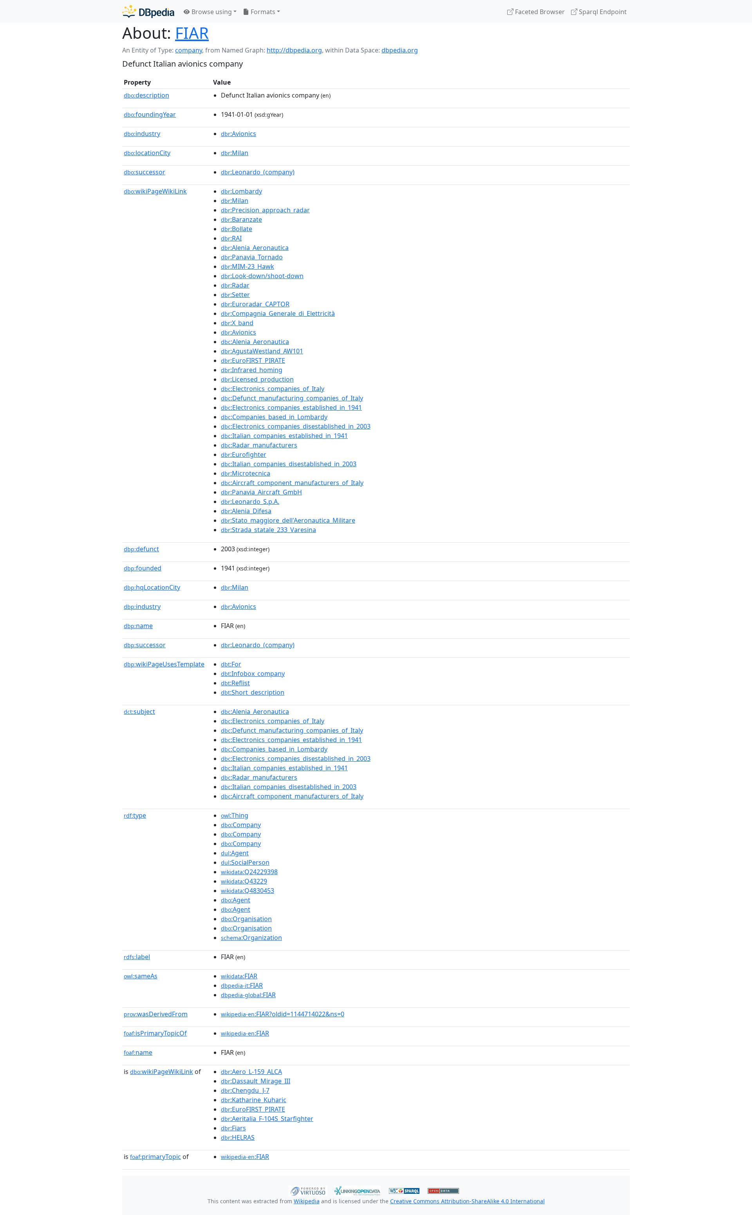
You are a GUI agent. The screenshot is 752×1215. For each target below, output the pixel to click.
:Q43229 (244, 881)
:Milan (234, 152)
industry (142, 133)
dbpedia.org (399, 50)
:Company (241, 824)
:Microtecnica (245, 473)
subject (139, 711)
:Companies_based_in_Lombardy (274, 417)
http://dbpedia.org (294, 50)
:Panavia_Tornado (252, 257)
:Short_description (252, 692)
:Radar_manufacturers (259, 445)
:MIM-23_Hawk (247, 266)
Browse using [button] (211, 11)
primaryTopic (155, 1156)
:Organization (251, 937)
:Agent (235, 853)
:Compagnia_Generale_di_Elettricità (278, 313)
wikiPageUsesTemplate (164, 664)
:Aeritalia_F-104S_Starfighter (267, 1118)
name (138, 625)
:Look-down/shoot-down (262, 276)
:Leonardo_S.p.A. (250, 501)
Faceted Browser (539, 11)
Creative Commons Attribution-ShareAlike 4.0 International (467, 1201)
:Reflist (235, 683)
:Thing (234, 815)
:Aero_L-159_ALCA (251, 1071)
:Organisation (246, 918)
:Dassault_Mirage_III (255, 1081)
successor (144, 172)
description (146, 95)
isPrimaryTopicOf (155, 1033)
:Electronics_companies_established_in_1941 (291, 407)
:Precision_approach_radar (265, 210)
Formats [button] (262, 11)
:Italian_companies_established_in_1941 (284, 435)
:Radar (235, 285)
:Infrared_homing (251, 370)
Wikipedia (307, 1201)
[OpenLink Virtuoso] (307, 1190)
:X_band (237, 323)
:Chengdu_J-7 (245, 1090)
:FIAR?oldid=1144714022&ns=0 (282, 1014)
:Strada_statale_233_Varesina (268, 529)
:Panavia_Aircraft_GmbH (261, 492)
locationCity (147, 152)
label (137, 956)
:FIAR (239, 976)
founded (142, 568)
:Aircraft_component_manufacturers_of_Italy (292, 482)
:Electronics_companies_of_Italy (272, 388)
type (135, 815)
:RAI (231, 238)
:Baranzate (241, 219)
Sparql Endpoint (602, 11)
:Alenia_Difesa (246, 511)
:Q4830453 (247, 890)
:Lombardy (241, 191)
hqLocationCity (152, 587)
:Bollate (236, 229)
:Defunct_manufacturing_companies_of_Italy (292, 398)
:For (231, 664)
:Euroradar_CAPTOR (255, 304)
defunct (141, 549)
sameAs (140, 976)
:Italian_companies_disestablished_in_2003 (288, 464)
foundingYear (150, 114)
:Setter (235, 294)
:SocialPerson (245, 862)
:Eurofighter (243, 454)
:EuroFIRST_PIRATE (253, 360)
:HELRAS (238, 1137)
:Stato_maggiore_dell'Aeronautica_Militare (288, 520)
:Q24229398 (249, 871)
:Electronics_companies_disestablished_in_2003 (296, 426)
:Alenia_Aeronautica (255, 247)
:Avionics (238, 133)
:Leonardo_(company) (258, 172)
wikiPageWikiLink (155, 191)
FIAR (192, 32)
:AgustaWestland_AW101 (262, 351)
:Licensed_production (257, 379)
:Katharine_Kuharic (253, 1099)
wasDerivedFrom (156, 1014)
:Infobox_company (253, 673)
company (188, 50)
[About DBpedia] (148, 11)
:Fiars (233, 1128)
